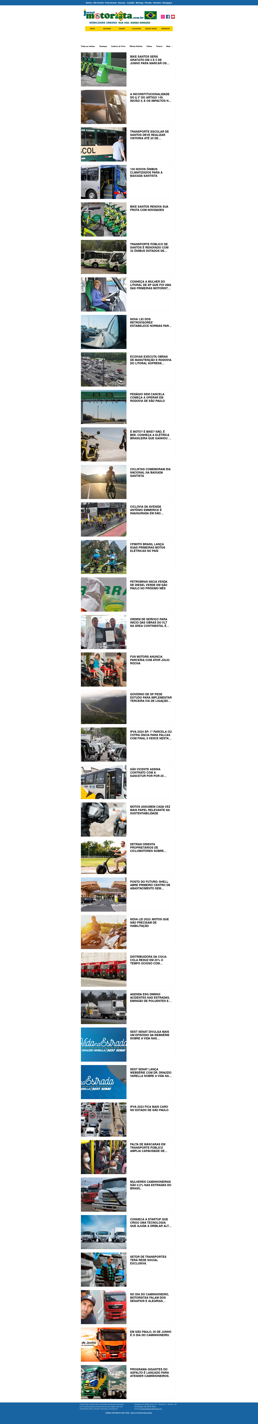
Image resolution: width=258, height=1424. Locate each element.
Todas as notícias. (88, 46)
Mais (168, 46)
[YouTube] (173, 17)
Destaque (103, 46)
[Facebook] (168, 17)
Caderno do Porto (118, 46)
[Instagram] (163, 17)
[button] (107, 28)
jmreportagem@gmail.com (151, 1409)
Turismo (159, 46)
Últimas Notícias (135, 46)
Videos (149, 46)
